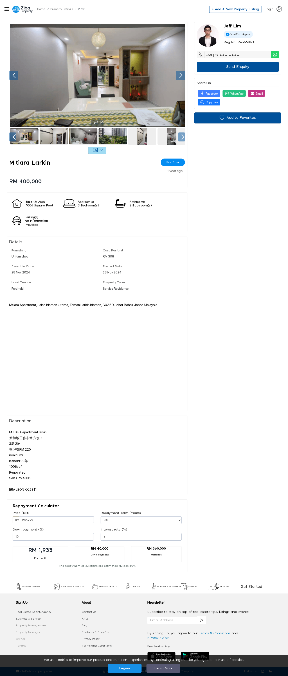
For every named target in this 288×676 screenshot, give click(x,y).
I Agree (124, 668)
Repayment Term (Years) (121, 513)
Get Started (251, 587)
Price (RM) (21, 513)
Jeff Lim (232, 26)
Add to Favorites (241, 117)
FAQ (85, 618)
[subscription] (202, 620)
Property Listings (61, 9)
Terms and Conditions (97, 645)
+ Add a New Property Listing (235, 9)
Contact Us (89, 612)
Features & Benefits (95, 632)
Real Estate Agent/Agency (33, 612)
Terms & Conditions (215, 633)
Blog (85, 625)
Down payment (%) (28, 529)
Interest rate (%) (114, 529)
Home (41, 9)
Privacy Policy (90, 639)
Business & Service (28, 618)
